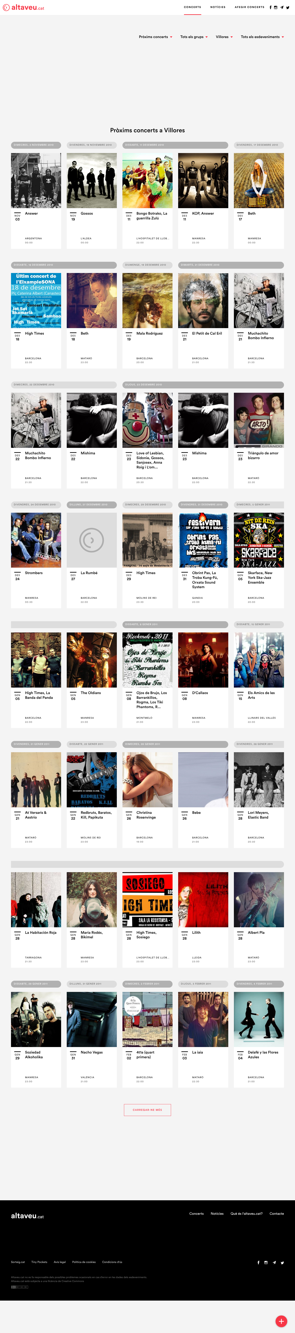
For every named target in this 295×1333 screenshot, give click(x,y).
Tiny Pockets (39, 1262)
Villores (222, 37)
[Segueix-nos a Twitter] (287, 8)
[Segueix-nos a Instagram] (275, 8)
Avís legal (60, 1262)
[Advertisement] (147, 83)
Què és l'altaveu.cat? (247, 1214)
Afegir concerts (250, 7)
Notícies (217, 7)
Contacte (277, 1214)
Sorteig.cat (18, 1262)
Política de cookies (84, 1262)
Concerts (192, 7)
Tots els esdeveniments (260, 37)
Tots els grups (191, 37)
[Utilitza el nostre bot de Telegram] (282, 8)
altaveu (27, 7)
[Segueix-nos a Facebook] (270, 8)
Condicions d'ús (112, 1262)
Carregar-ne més (147, 1110)
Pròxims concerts (153, 37)
